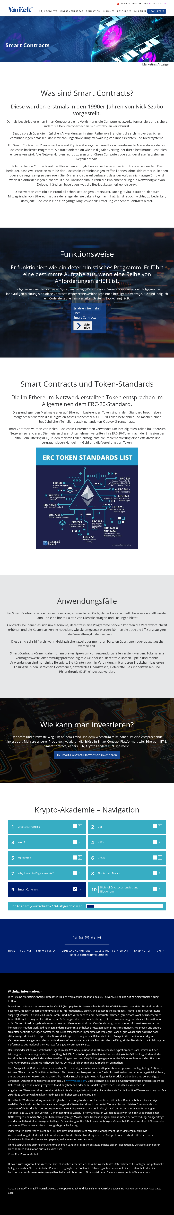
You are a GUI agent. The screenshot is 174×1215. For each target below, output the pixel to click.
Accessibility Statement (111, 950)
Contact (25, 950)
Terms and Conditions (75, 950)
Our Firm (140, 11)
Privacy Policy (46, 950)
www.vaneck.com (76, 1080)
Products (50, 11)
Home (11, 950)
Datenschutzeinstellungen (89, 955)
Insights (109, 11)
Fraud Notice (142, 950)
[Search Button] (41, 11)
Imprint (160, 950)
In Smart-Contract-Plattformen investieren (87, 755)
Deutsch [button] (158, 4)
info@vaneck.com (139, 1172)
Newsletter (156, 11)
